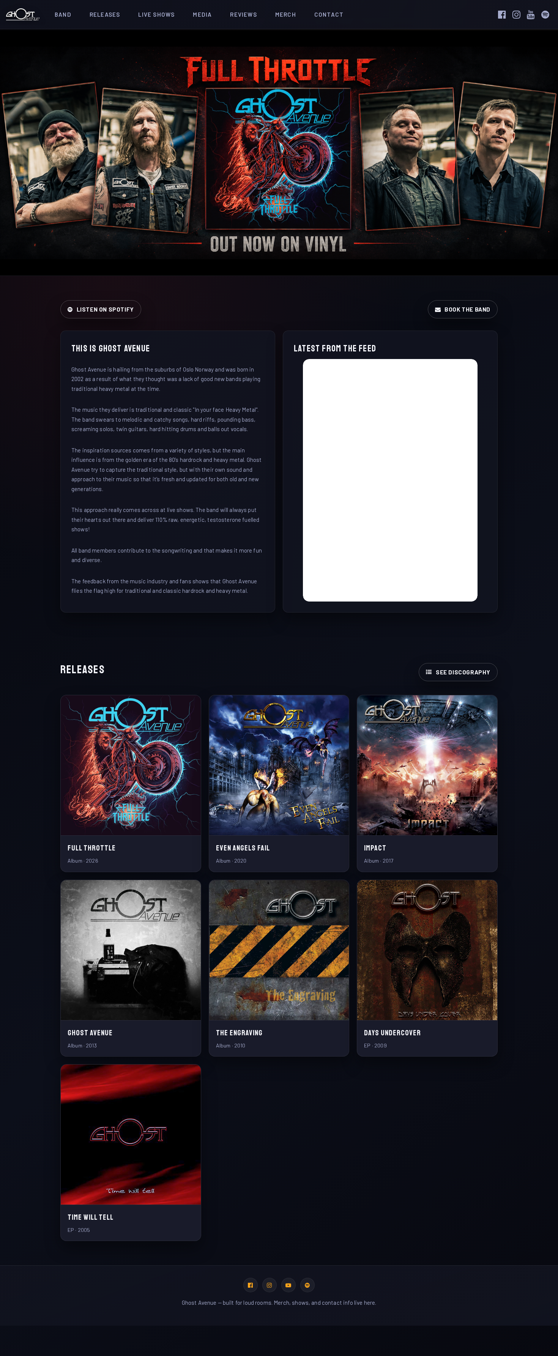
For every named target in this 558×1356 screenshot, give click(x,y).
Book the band (467, 309)
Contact (329, 14)
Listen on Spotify (105, 309)
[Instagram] (518, 14)
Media (202, 14)
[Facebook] (504, 14)
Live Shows (156, 14)
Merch (285, 14)
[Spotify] (547, 14)
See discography (463, 672)
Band (63, 14)
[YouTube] (533, 14)
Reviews (243, 14)
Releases (105, 14)
